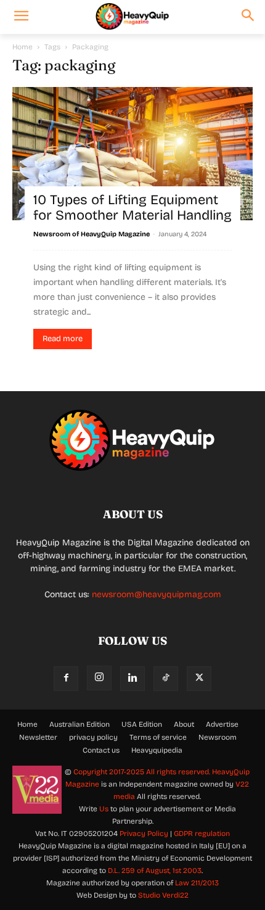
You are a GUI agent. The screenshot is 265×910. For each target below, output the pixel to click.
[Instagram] (99, 678)
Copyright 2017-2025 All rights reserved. (142, 771)
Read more (63, 339)
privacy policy (93, 737)
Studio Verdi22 (163, 895)
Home (22, 47)
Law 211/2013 (197, 883)
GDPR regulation (202, 833)
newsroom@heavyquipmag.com (156, 594)
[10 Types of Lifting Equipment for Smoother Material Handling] (132, 153)
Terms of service (158, 737)
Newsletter (38, 737)
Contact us (101, 750)
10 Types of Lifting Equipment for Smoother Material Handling (132, 207)
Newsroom (217, 737)
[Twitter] (199, 678)
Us (103, 809)
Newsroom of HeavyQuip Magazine (91, 234)
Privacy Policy (144, 833)
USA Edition (141, 724)
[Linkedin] (132, 678)
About (184, 724)
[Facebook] (66, 678)
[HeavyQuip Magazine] (132, 16)
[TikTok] (165, 678)
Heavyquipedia (156, 750)
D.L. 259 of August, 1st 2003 (155, 870)
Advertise (222, 724)
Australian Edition (79, 724)
